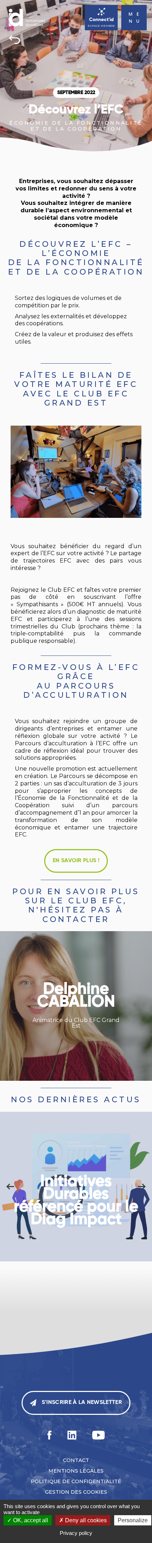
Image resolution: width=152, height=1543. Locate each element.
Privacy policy (76, 1533)
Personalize (133, 1520)
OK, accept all (30, 1520)
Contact (76, 1460)
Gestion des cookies (76, 1492)
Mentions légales (76, 1471)
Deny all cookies (85, 1520)
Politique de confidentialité (76, 1481)
